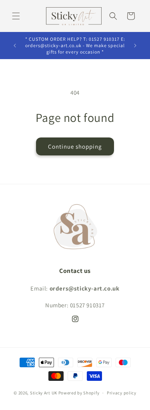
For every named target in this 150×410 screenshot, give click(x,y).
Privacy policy (121, 393)
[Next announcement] (135, 45)
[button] (16, 16)
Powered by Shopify (79, 393)
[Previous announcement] (15, 45)
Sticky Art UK (43, 393)
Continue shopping (75, 146)
